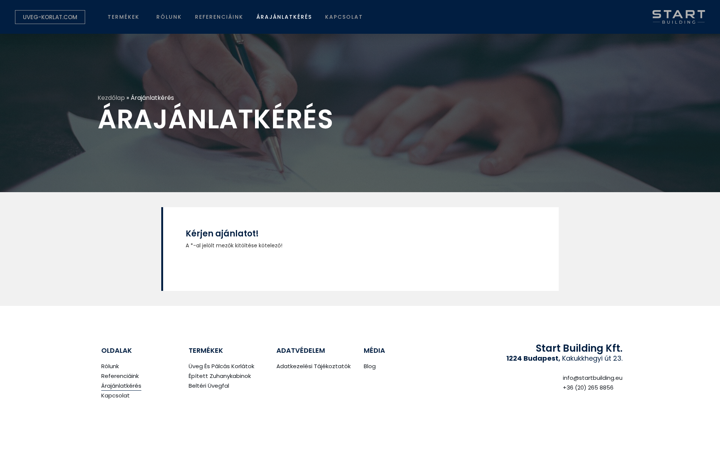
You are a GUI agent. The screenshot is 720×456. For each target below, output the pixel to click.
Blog (370, 366)
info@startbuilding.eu (592, 378)
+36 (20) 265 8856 (588, 387)
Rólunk (169, 17)
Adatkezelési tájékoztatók (313, 366)
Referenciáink (219, 17)
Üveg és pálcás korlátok (221, 366)
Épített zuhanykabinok (220, 376)
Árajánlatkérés (284, 17)
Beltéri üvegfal (209, 386)
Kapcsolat (344, 17)
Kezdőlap (111, 97)
